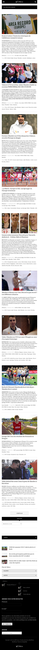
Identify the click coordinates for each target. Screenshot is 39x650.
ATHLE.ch (4, 55)
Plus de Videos (6, 567)
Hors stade (21, 55)
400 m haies (7, 208)
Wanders (15, 104)
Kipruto (23, 107)
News (26, 55)
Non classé (17, 407)
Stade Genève (29, 263)
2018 (6, 409)
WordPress (31, 640)
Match (28, 208)
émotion (28, 502)
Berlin (13, 409)
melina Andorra (19, 263)
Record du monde (33, 107)
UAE (27, 360)
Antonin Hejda (10, 58)
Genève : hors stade (19, 103)
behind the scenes (14, 358)
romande (24, 58)
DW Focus (19, 2)
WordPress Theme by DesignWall (19, 641)
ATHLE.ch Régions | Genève (21, 352)
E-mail (4, 609)
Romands (21, 454)
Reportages (29, 354)
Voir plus (19, 513)
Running (3, 161)
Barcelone (9, 502)
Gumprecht (13, 454)
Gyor (18, 454)
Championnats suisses (12, 262)
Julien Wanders (17, 107)
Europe (15, 58)
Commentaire (13, 208)
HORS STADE (27, 103)
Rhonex (7, 109)
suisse (33, 58)
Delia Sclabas (24, 262)
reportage (12, 360)
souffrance (4, 506)
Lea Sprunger (5, 205)
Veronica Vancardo (15, 265)
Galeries (6, 570)
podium (14, 504)
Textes (11, 104)
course (19, 262)
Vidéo (15, 109)
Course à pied (16, 160)
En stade (17, 55)
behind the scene (16, 502)
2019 (6, 58)
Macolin (8, 263)
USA (36, 208)
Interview (34, 262)
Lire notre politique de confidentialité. (25, 620)
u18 (25, 454)
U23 (11, 506)
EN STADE (28, 203)
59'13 (8, 358)
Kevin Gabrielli (5, 405)
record (26, 107)
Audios (6, 575)
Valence (11, 109)
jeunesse (4, 263)
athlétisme (9, 409)
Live (26, 310)
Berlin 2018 (18, 405)
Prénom (4, 602)
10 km (6, 107)
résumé (3, 109)
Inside (23, 358)
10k (8, 160)
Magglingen (12, 263)
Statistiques (29, 58)
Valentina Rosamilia (6, 265)
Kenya (10, 504)
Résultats (20, 58)
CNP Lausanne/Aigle (21, 203)
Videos (18, 259)
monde (31, 160)
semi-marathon (22, 360)
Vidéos (6, 537)
